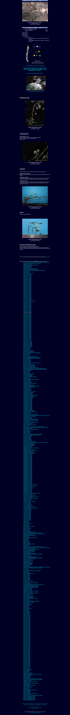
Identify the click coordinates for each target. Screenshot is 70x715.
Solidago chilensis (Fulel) (28, 675)
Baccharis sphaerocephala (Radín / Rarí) (30, 367)
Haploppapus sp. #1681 (27, 492)
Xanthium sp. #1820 (27, 694)
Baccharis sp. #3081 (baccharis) (29, 366)
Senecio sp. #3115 (26, 666)
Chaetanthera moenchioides (28, 396)
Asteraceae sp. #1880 (27, 292)
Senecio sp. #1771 (26, 617)
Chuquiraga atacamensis (27, 418)
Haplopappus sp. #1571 (27, 465)
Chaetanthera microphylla (28, 393)
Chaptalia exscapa (26, 412)
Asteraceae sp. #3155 (27, 334)
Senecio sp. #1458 (26, 627)
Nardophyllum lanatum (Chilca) (29, 548)
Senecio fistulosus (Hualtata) (28, 602)
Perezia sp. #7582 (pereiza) (28, 580)
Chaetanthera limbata (27, 389)
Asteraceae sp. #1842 (27, 281)
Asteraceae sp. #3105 (27, 329)
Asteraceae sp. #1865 (27, 291)
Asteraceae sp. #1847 (27, 285)
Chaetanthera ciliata (27, 384)
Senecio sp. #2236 (26, 663)
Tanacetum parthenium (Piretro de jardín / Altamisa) (32, 678)
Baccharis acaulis (26, 348)
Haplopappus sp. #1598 (27, 468)
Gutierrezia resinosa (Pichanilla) (29, 445)
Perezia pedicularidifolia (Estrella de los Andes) (32, 570)
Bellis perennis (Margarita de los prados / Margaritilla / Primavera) (35, 369)
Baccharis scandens (27, 360)
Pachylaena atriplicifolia (27, 564)
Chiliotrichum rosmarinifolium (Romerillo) (30, 414)
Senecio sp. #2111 (26, 655)
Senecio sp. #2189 (26, 657)
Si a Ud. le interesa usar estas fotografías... (35, 712)
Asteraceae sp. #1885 (27, 297)
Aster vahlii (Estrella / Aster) (28, 273)
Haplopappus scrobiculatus (28, 453)
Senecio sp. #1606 (26, 639)
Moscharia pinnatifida (27, 528)
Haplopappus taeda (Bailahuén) (29, 486)
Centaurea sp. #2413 (27, 381)
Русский (40, 707)
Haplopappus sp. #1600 (27, 469)
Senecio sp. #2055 (26, 653)
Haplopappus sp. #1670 (27, 472)
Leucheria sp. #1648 (27, 513)
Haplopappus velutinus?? (28, 488)
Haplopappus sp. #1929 (27, 474)
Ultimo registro (44, 704)
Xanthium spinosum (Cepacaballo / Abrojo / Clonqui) (32, 695)
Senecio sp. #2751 (26, 665)
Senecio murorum (26, 607)
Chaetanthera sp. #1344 (27, 400)
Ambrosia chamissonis (27, 266)
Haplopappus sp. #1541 (27, 463)
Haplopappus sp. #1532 (27, 461)
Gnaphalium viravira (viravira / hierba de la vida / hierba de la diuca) (35, 442)
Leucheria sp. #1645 (27, 512)
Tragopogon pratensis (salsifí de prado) (30, 681)
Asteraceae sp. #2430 (27, 323)
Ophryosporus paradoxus (28, 562)
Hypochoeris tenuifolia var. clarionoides (30, 498)
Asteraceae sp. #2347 (27, 319)
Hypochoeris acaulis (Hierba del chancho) (31, 496)
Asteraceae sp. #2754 (27, 325)
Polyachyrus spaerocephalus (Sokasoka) (30, 592)
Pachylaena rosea (26, 565)
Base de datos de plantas (29, 703)
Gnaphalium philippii (27, 438)
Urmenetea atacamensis (27, 687)
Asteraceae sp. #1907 (27, 302)
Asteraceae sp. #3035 (27, 326)
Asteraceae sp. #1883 (27, 295)
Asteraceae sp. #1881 (27, 293)
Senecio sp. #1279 (26, 620)
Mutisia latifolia (26, 536)
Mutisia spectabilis (26, 544)
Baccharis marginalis (27, 353)
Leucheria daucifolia (27, 505)
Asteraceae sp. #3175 (27, 339)
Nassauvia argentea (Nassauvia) (29, 550)
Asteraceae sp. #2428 (27, 322)
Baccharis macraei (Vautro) (28, 351)
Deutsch (36, 707)
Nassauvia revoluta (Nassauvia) (29, 558)
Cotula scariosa (26, 425)
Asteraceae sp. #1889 (27, 300)
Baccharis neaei (26, 354)
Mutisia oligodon (26, 538)
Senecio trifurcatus (26, 670)
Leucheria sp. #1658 (27, 514)
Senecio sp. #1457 (26, 626)
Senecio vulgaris (26, 671)
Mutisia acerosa (26, 529)
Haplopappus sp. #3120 (27, 480)
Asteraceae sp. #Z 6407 (27, 341)
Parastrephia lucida (26, 566)
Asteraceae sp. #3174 (27, 338)
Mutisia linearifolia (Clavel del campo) (30, 537)
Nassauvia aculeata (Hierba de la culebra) (31, 549)
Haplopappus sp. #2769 (27, 478)
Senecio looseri (26, 605)
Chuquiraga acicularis (27, 417)
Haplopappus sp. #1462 (27, 457)
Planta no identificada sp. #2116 (29, 698)
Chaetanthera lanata (27, 388)
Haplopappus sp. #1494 (27, 459)
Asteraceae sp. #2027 (27, 311)
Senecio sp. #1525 (26, 629)
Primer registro (26, 704)
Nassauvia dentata (26, 552)
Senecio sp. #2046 (26, 651)
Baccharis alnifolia (26, 349)
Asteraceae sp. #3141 (27, 332)
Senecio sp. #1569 (26, 633)
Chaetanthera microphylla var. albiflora (30, 395)
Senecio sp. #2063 (26, 654)
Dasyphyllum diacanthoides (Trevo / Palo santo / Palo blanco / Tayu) (35, 427)
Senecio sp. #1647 (26, 642)
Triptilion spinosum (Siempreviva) (29, 685)
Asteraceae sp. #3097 (27, 328)
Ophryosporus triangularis (28, 563)
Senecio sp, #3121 (26, 614)
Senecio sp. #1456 (26, 625)
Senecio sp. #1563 (26, 631)
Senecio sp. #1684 (26, 643)
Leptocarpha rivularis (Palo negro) (29, 501)
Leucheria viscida (26, 520)
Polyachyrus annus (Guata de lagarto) (30, 587)
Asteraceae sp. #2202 (27, 318)
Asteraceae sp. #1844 (27, 283)
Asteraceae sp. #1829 (27, 279)
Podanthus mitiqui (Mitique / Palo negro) (30, 585)
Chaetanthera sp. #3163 (27, 407)
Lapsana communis (26, 500)
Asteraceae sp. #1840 (27, 280)
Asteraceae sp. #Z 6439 (27, 342)
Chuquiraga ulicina (26, 421)
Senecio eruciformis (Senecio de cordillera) (31, 601)
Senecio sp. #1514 (26, 628)
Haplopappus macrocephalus (28, 449)
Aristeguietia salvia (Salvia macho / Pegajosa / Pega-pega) (34, 270)
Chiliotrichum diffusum (27, 413)
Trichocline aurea (26, 682)
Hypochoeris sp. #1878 (27, 497)
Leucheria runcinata (27, 508)
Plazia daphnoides (26, 583)
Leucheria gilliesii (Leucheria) (28, 506)
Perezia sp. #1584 (26, 577)
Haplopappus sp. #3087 (27, 479)
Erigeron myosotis (26, 432)
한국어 (32, 708)
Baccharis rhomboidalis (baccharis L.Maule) (31, 357)
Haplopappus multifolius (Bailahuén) (30, 450)
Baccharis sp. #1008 (27, 361)
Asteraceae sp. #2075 (27, 314)
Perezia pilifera (26, 571)
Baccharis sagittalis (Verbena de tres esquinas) (31, 358)
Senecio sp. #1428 (26, 615)
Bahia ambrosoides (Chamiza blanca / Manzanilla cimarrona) (34, 368)
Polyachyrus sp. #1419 (27, 589)
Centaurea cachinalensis (27, 375)
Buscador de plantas (38, 703)
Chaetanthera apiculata (27, 382)
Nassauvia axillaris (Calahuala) (29, 551)
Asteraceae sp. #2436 (27, 324)
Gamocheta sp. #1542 (27, 436)
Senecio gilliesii (26, 603)
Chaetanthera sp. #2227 (27, 404)
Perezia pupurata (26, 572)
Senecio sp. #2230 (26, 660)
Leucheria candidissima (27, 504)
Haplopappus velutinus (27, 487)
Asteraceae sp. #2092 (27, 316)
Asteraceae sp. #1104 (27, 274)
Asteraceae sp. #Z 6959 (27, 343)
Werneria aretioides (26, 690)
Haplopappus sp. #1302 (27, 456)
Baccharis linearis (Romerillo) (28, 350)
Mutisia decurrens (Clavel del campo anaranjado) (32, 532)
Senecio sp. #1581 (26, 637)
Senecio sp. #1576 (26, 635)
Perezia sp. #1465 (26, 575)
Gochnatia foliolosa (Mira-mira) (29, 443)
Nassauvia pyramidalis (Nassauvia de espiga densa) (33, 557)
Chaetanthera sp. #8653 (27, 409)
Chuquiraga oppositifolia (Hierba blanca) (30, 419)
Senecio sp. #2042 (26, 650)
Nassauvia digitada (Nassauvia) (29, 553)
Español (33, 707)
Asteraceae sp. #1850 (27, 288)
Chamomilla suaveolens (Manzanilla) (30, 411)
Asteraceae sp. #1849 (27, 287)
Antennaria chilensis (27, 267)
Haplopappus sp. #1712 (27, 473)
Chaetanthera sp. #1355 (27, 401)
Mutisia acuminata (26, 530)
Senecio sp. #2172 (26, 656)
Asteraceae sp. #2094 (27, 317)
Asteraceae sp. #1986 (27, 307)
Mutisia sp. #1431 (26, 542)
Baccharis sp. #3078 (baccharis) (29, 364)
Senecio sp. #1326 (26, 622)
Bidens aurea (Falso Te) (27, 370)
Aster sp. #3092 (26, 271)
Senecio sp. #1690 (26, 616)
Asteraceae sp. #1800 (27, 278)
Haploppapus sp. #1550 (27, 489)
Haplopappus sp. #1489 (27, 458)
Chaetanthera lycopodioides (28, 392)
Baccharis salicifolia (27, 359)
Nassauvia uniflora (26, 561)
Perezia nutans (26, 569)
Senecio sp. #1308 (26, 621)
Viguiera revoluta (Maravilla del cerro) (30, 689)
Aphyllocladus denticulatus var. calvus (30, 268)
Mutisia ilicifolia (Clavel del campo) (29, 535)
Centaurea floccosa (26, 377)
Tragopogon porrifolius (27, 680)
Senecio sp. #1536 (26, 630)
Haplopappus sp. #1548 (27, 464)
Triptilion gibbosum (26, 684)
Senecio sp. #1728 (26, 645)
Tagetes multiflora (26, 677)
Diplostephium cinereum (27, 428)
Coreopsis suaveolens (27, 423)
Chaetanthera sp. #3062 (27, 406)
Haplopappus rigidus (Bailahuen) (29, 452)
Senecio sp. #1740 (26, 646)
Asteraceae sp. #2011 (27, 310)
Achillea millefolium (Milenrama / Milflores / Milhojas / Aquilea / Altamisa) (36, 262)
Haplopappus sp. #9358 (27, 485)
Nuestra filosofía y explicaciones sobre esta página (35, 65)
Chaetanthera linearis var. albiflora (29, 391)
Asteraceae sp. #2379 (27, 320)
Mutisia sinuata (26, 540)
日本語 (35, 708)
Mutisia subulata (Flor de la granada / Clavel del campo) (33, 546)
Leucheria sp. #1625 (27, 511)
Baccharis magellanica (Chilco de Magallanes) (31, 352)
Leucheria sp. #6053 (27, 518)
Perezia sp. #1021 (26, 574)
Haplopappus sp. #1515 (27, 460)
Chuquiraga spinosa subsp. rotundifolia (30, 420)
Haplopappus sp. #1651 (27, 470)
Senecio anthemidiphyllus (28, 597)
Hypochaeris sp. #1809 (27, 494)
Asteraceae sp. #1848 (27, 286)
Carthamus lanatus (26, 373)
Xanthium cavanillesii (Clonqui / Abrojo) (30, 693)
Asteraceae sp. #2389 (27, 321)
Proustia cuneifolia (26, 594)
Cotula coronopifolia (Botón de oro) (29, 424)
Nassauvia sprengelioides (28, 560)
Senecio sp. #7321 (26, 619)
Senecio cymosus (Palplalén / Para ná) (30, 598)
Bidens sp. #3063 (26, 372)
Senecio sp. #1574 (26, 634)
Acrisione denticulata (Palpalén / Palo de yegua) (32, 263)
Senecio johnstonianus (27, 604)
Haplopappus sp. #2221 (27, 476)
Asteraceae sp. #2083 (27, 315)
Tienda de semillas (45, 703)
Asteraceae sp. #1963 (27, 304)
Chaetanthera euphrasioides (28, 385)
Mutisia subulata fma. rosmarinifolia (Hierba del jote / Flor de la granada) (36, 547)
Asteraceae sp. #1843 (27, 282)
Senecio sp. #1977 (26, 648)
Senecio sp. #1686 (26, 644)
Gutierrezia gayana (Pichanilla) (29, 444)
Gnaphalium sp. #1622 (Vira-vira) (29, 441)
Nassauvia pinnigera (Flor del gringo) (30, 556)
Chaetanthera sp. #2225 (27, 403)
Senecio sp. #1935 (26, 618)
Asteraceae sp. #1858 (27, 290)
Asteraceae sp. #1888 (27, 299)
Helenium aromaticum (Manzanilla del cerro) (31, 493)
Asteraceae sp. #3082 (27, 327)
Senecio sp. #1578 (26, 636)
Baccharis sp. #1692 (27, 363)
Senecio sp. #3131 (26, 667)
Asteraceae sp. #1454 (27, 275)
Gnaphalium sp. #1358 (27, 439)
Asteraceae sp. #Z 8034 (27, 345)
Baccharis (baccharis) (27, 347)
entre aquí (47, 256)
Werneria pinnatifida (27, 691)
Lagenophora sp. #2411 (27, 499)
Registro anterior (31, 704)
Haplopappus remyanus (27, 451)
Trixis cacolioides (26, 686)
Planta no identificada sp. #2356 (29, 699)
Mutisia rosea (25, 539)
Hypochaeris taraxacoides (28, 495)
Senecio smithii (26, 613)
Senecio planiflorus (26, 611)
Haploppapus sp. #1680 (27, 491)
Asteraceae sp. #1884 (27, 296)
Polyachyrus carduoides (27, 588)
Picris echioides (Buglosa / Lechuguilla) (30, 582)
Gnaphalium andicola (27, 437)
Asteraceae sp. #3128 (27, 330)
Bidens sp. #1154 (26, 371)
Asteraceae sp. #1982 (27, 305)
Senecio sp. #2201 (26, 658)
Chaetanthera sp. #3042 (27, 405)
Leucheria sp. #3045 (27, 516)
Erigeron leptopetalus (27, 431)
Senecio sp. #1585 (26, 638)
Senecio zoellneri (26, 672)
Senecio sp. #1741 (26, 647)
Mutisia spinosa (26, 545)
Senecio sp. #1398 (26, 624)
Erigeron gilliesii (26, 430)
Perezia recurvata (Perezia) (28, 573)
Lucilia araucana (26, 522)
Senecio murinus (26, 606)
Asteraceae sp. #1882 (27, 294)
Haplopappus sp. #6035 (27, 482)
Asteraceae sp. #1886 (27, 298)
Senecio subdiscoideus (27, 669)
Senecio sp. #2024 (26, 649)
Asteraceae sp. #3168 (27, 337)
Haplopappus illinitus (27, 448)
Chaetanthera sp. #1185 (27, 399)
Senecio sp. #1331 (26, 623)
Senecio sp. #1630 (26, 640)
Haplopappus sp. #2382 (27, 477)
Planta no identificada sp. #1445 (29, 697)
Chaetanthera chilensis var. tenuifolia (30, 383)
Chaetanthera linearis (27, 390)
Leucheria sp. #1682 (27, 515)
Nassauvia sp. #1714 (27, 559)
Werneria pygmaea (26, 692)
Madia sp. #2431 (26, 527)
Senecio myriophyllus (27, 608)
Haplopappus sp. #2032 (27, 475)
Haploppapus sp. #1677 (27, 490)
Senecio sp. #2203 (26, 659)
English (29, 707)
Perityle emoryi (26, 581)
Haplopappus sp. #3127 (27, 481)
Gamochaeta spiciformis (27, 435)
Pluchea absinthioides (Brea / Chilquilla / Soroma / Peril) (33, 584)
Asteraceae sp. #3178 (27, 340)
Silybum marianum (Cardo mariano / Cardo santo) (32, 674)
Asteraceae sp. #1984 (27, 306)
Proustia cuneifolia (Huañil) (28, 593)
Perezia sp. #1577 (26, 576)
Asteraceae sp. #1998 (27, 309)
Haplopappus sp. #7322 (27, 483)
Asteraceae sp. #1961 (27, 303)
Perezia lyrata (25, 568)
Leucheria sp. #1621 (27, 510)
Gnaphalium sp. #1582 (27, 440)
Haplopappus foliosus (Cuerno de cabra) (30, 447)
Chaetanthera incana (27, 387)
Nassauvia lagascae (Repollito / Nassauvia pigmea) (32, 554)
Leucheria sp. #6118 (27, 503)
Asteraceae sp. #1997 (27, 308)
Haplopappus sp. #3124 (27, 455)
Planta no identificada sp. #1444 (29, 696)
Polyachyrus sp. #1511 (27, 590)
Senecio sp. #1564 (26, 632)
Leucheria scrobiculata (27, 509)
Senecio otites (26, 610)
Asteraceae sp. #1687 (27, 276)
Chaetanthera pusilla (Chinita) (28, 397)
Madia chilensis (26, 525)
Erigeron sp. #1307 (26, 433)
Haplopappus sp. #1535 (27, 462)
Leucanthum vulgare (27, 502)
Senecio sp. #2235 (26, 662)
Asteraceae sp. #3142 (27, 333)
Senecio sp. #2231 (26, 661)
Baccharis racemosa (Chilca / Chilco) (30, 356)
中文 (38, 708)
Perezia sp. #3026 (26, 578)
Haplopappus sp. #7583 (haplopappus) (30, 484)
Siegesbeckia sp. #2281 (27, 673)
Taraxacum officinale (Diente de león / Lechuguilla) (32, 679)
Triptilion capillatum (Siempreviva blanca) (30, 683)
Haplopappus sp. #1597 (27, 467)
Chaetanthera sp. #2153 (27, 402)
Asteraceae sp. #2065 (27, 313)
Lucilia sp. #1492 (26, 524)
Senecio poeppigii (26, 612)
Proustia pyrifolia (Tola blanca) (28, 596)
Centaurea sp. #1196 (27, 380)
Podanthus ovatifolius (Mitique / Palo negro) (31, 586)
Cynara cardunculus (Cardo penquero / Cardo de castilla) (33, 426)
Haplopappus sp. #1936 (27, 454)
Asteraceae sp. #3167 (27, 336)
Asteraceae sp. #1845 (27, 284)
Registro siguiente (38, 704)
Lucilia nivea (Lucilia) (27, 523)
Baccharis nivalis (26, 355)
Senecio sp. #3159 (26, 668)
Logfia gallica (25, 521)
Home (23, 703)
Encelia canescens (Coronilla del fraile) (30, 429)
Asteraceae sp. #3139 (27, 331)
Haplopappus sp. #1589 (27, 466)
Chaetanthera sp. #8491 (27, 408)
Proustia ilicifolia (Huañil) (27, 595)
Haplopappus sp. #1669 (27, 471)
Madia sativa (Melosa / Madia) (28, 526)
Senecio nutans (26, 609)
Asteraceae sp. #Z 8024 (27, 344)
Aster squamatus (26, 272)
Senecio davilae (26, 599)
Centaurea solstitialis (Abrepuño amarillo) (30, 379)
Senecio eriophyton (26, 600)
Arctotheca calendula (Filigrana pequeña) (30, 269)
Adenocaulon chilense (27, 264)
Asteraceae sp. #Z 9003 (27, 346)
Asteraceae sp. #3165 (27, 335)
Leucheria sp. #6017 (27, 517)
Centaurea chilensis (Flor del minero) (30, 376)
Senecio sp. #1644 (26, 641)
